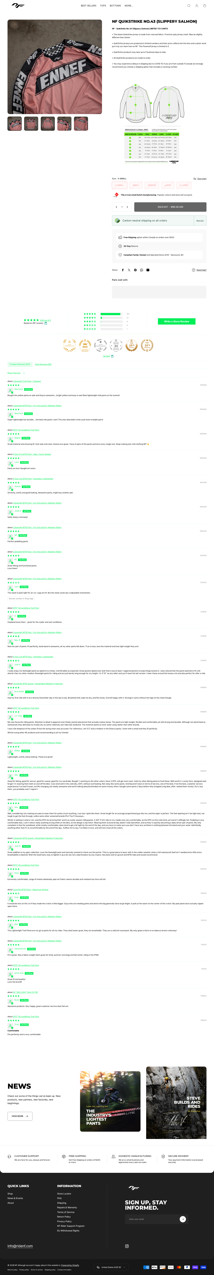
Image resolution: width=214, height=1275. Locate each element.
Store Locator (64, 1193)
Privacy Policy (64, 1221)
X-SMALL (119, 185)
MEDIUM (152, 185)
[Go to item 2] (48, 124)
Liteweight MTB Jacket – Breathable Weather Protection (38, 683)
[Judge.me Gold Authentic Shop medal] (69, 345)
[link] (20, 1116)
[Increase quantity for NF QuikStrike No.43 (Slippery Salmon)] (128, 207)
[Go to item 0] (15, 124)
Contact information (64, 1270)
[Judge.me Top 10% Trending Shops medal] (147, 345)
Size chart (201, 178)
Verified (106, 356)
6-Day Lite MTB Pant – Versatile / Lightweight (33, 478)
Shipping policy (50, 1270)
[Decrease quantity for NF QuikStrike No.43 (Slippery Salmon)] (115, 207)
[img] (37, 320)
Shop (10, 1193)
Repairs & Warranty (67, 1207)
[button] (90, 314)
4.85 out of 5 (45, 320)
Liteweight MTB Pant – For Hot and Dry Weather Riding (37, 405)
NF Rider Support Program (70, 1226)
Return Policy (64, 1216)
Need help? (201, 270)
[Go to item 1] (31, 124)
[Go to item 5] (81, 124)
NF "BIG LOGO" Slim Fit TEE (25, 992)
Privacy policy (24, 1270)
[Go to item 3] (64, 124)
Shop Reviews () (43, 364)
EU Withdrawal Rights (68, 1230)
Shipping (61, 1203)
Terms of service (37, 1270)
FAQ (59, 1198)
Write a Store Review (176, 321)
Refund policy (12, 1270)
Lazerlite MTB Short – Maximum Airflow (30, 889)
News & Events (15, 1198)
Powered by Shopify (70, 1265)
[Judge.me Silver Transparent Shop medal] (100, 345)
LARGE (168, 185)
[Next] (93, 72)
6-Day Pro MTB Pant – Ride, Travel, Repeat (32, 454)
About (11, 1203)
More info (200, 220)
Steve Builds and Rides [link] (187, 1102)
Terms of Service (65, 1212)
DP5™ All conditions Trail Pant (26, 430)
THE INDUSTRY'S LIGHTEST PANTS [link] (98, 1117)
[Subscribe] (183, 1219)
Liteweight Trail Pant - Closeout (27, 381)
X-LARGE (184, 185)
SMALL (136, 185)
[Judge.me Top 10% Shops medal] (131, 345)
